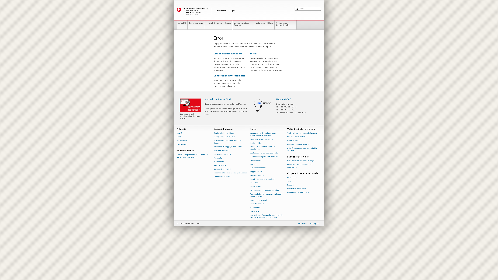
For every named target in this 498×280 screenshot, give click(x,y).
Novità (179, 133)
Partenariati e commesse (296, 189)
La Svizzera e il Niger (264, 23)
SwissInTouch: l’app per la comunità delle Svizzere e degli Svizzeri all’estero (266, 216)
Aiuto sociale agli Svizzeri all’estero (264, 157)
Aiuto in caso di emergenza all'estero (264, 153)
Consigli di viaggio (214, 23)
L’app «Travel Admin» (222, 177)
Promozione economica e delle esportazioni (299, 166)
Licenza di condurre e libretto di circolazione (262, 148)
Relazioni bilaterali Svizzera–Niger (300, 161)
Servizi (228, 23)
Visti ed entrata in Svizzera (241, 24)
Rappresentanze (196, 23)
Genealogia (254, 183)
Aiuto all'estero (220, 165)
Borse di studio (256, 187)
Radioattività (219, 162)
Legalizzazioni (256, 160)
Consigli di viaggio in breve (224, 137)
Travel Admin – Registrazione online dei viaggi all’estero (266, 195)
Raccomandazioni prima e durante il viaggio (228, 142)
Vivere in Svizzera (294, 141)
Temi (289, 181)
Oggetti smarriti (256, 172)
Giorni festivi (182, 141)
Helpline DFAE (283, 99)
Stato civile (254, 211)
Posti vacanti (181, 144)
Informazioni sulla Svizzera (298, 144)
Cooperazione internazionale (282, 24)
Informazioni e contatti (296, 137)
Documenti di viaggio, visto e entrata (228, 147)
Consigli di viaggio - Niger (224, 133)
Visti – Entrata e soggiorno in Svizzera (302, 133)
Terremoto (218, 158)
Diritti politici (255, 143)
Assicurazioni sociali (258, 168)
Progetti (290, 185)
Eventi (179, 137)
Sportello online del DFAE (218, 99)
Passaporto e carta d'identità (261, 139)
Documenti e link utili (222, 169)
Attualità (182, 23)
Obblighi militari (257, 175)
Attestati (253, 164)
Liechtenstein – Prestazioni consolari (264, 190)
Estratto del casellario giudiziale (262, 179)
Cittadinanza (255, 208)
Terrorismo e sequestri (222, 154)
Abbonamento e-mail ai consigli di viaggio (230, 173)
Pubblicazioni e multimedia (298, 192)
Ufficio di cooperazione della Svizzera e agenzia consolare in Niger (192, 156)
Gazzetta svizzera (257, 204)
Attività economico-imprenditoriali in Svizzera (302, 149)
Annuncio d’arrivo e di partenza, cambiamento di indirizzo (263, 134)
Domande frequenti (221, 151)
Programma (291, 177)
